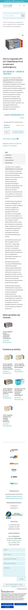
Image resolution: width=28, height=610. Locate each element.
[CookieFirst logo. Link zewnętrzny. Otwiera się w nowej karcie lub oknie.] (1, 590)
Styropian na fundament (15, 22)
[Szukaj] (23, 15)
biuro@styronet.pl (16, 540)
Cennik (5, 22)
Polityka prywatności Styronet (14, 498)
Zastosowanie (9, 160)
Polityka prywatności (22, 589)
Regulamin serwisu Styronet (14, 496)
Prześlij (21, 579)
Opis (6, 152)
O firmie (20, 584)
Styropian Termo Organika (10, 145)
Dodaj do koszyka (18, 132)
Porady (15, 584)
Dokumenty (8, 157)
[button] (22, 35)
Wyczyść (22, 117)
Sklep (7, 584)
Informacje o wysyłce (10, 139)
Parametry (8, 155)
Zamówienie (8, 163)
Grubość (6, 115)
